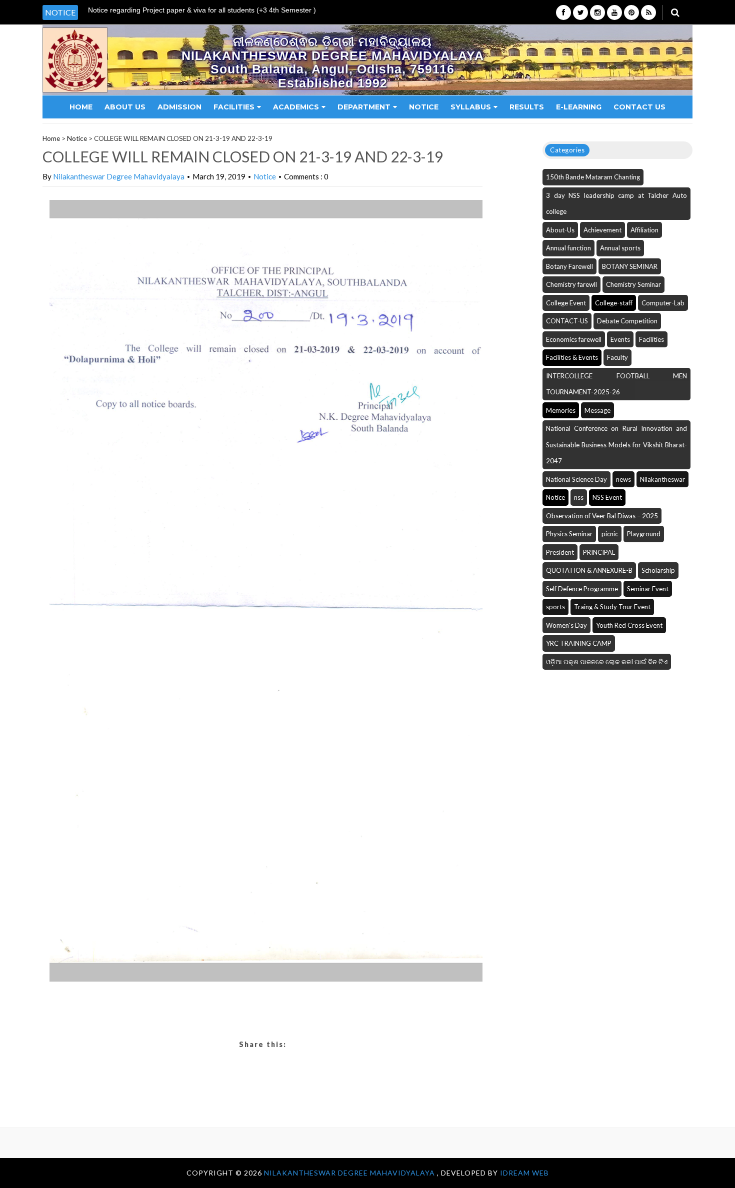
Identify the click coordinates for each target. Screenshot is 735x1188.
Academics (296, 106)
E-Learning (579, 106)
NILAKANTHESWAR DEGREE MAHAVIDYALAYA (350, 1173)
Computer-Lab (663, 303)
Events (620, 339)
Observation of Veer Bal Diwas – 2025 (602, 516)
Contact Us (640, 106)
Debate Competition (627, 321)
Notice (423, 106)
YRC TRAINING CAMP (579, 643)
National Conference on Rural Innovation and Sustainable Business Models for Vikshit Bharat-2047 (616, 444)
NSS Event (607, 497)
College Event (566, 303)
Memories (561, 410)
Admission (180, 106)
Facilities (234, 106)
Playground (643, 534)
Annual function (568, 248)
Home (81, 106)
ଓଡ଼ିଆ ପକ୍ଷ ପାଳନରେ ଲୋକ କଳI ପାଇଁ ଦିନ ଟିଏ (607, 662)
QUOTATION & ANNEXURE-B (589, 570)
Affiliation (644, 230)
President (560, 552)
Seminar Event (647, 589)
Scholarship (658, 570)
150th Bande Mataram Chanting (593, 177)
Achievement (603, 230)
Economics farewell (574, 339)
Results (527, 106)
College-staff (613, 303)
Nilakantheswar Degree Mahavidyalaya (118, 176)
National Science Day (576, 479)
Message (597, 410)
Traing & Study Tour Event (612, 607)
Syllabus (470, 106)
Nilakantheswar (662, 479)
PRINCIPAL (599, 552)
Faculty (617, 357)
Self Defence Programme (582, 589)
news (623, 479)
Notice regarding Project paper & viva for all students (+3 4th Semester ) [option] (202, 10)
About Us (125, 106)
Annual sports (620, 248)
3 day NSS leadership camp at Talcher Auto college (616, 203)
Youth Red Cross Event (629, 625)
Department (364, 106)
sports (555, 607)
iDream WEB (524, 1173)
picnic (610, 534)
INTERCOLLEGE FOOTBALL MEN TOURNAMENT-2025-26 (616, 384)
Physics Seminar (569, 534)
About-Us (560, 230)
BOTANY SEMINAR (630, 266)
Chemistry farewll (571, 284)
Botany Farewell (569, 266)
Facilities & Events (572, 357)
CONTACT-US (567, 321)
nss (579, 497)
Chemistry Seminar (633, 284)
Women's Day (566, 625)
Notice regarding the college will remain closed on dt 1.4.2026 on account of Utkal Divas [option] (217, 13)
